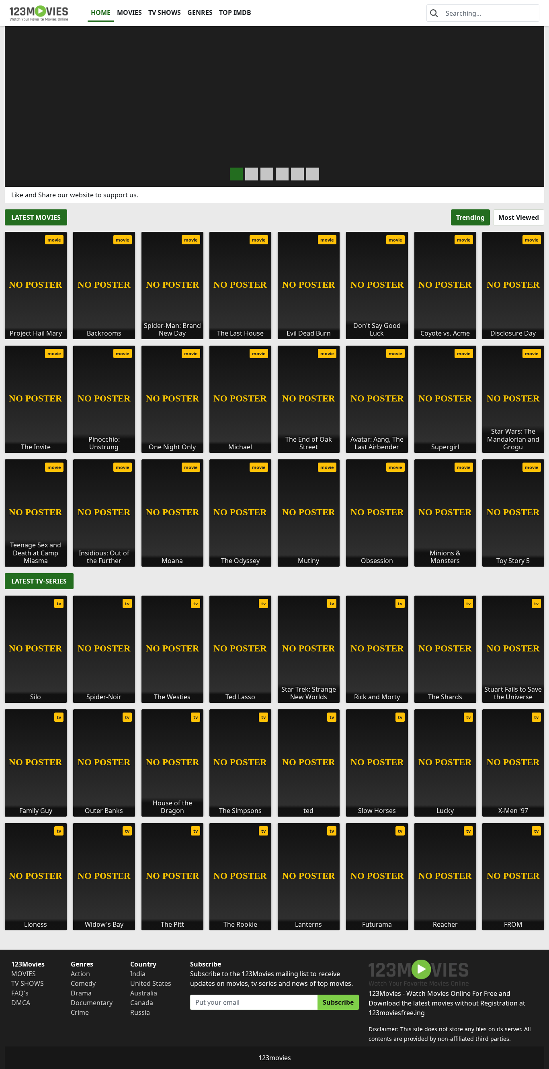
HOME (101, 12)
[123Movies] (39, 13)
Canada (141, 1002)
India (137, 973)
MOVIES (129, 12)
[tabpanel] (274, 396)
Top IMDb (235, 12)
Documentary (92, 1002)
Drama (81, 993)
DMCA (20, 1002)
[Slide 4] (297, 174)
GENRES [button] (200, 12)
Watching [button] (60, 155)
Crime (80, 1012)
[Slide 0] (236, 174)
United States (150, 983)
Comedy (83, 983)
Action (80, 973)
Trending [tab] (470, 217)
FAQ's (20, 993)
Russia (140, 1012)
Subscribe (338, 1002)
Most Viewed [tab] (518, 217)
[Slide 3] (282, 174)
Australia (143, 993)
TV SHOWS (164, 12)
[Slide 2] (266, 174)
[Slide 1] (251, 174)
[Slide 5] (312, 174)
